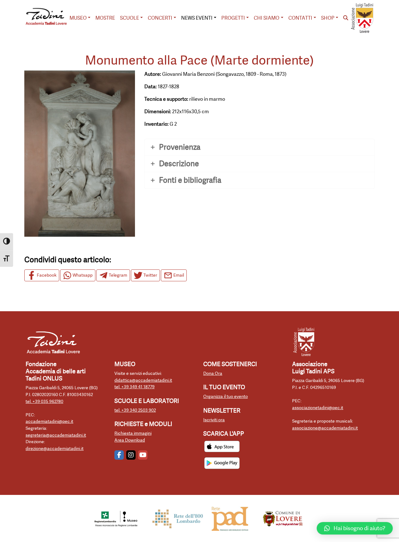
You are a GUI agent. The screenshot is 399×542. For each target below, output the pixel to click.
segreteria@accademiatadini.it (56, 435)
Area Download (129, 440)
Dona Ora (212, 373)
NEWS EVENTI (197, 18)
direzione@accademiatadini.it (55, 448)
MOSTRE (105, 18)
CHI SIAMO (266, 18)
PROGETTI (233, 18)
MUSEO (78, 18)
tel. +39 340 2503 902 (135, 410)
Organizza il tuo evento (225, 396)
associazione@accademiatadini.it (325, 428)
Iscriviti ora (214, 420)
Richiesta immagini (132, 433)
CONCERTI (160, 18)
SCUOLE (129, 18)
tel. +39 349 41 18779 (134, 387)
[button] (355, 528)
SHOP (327, 18)
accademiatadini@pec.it (49, 421)
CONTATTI (300, 18)
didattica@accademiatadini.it (143, 380)
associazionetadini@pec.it (317, 407)
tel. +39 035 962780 (44, 401)
